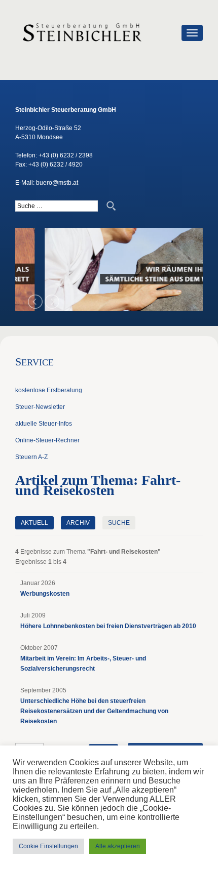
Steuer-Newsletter (40, 406)
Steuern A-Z (31, 457)
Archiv (78, 522)
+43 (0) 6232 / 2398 (66, 155)
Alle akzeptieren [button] (117, 846)
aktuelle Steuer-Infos (43, 423)
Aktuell (34, 522)
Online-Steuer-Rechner (47, 440)
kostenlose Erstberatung (48, 390)
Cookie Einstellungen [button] (48, 846)
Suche (119, 522)
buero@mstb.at (57, 182)
